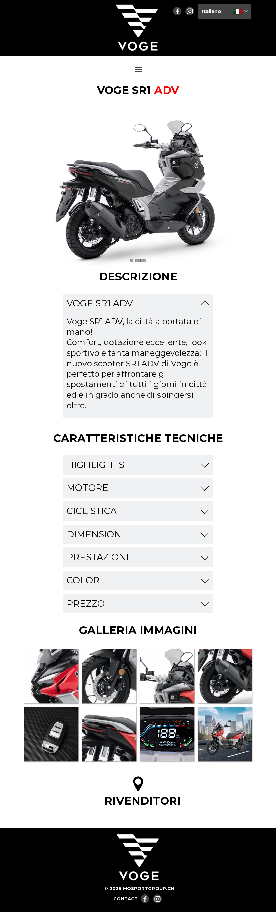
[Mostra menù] (138, 70)
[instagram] (189, 11)
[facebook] (177, 11)
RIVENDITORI (142, 800)
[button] (51, 676)
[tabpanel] (138, 90)
